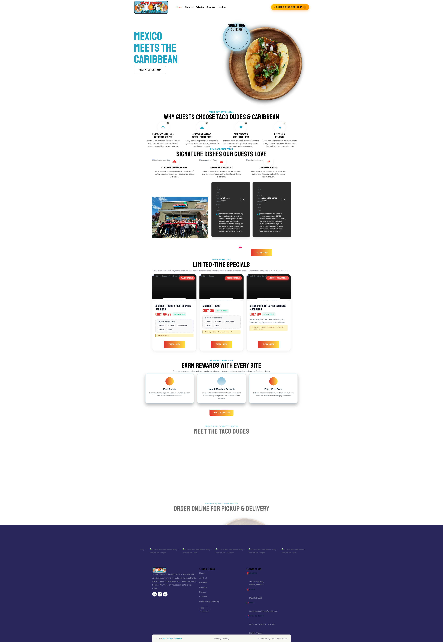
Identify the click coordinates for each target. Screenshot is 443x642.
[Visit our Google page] (154, 594)
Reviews (202, 592)
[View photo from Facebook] (155, 551)
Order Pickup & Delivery (209, 601)
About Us (189, 7)
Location (222, 7)
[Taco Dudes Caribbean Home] (151, 7)
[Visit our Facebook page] (160, 594)
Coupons (211, 7)
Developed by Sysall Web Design (272, 638)
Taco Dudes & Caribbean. (172, 638)
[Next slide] (434, 55)
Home (179, 7)
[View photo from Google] (188, 551)
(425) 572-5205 (255, 598)
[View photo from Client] (221, 551)
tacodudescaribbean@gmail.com (263, 611)
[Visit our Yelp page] (165, 594)
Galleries (200, 7)
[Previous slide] (8, 55)
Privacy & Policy (221, 638)
